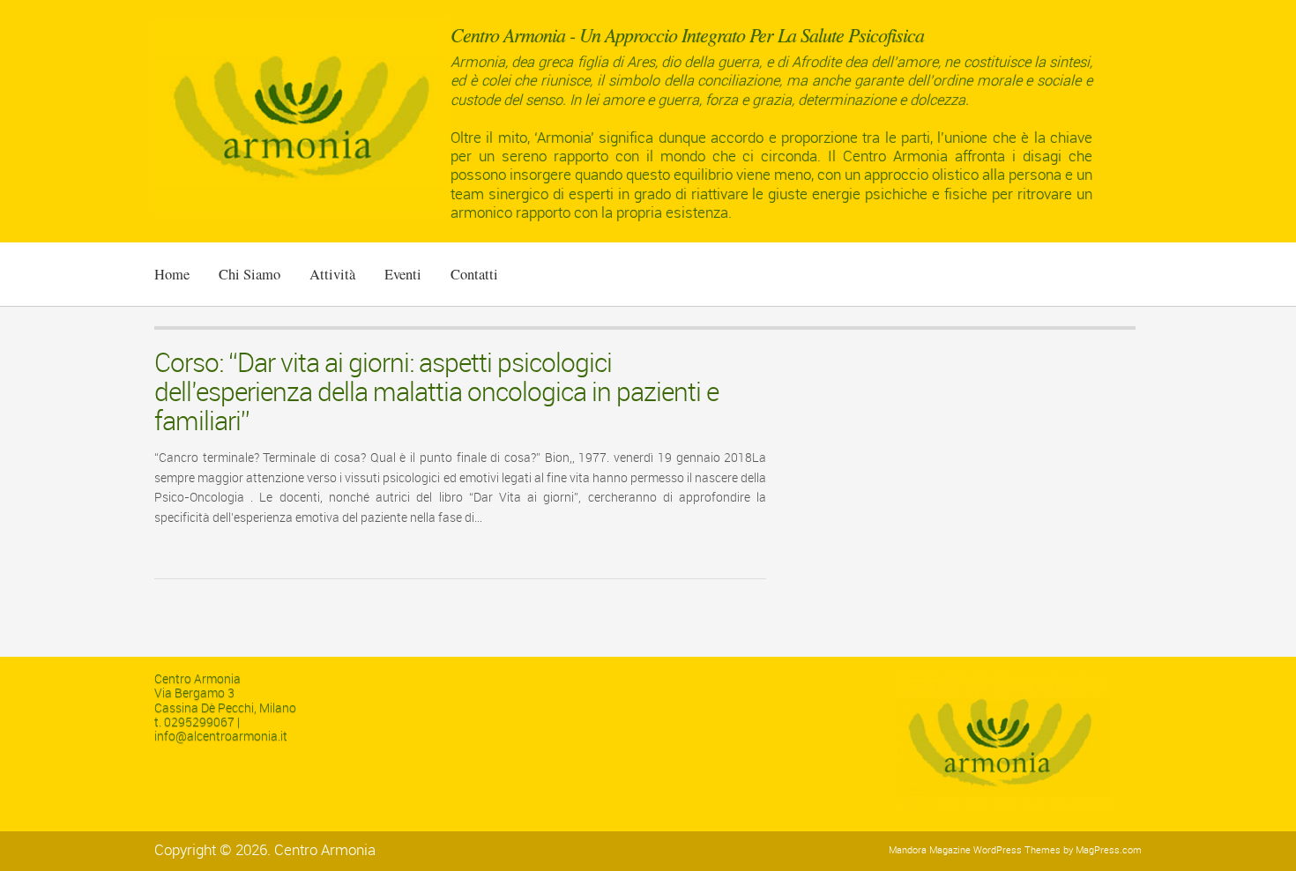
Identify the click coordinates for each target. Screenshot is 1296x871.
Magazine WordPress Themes (995, 850)
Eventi (402, 274)
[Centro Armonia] (302, 209)
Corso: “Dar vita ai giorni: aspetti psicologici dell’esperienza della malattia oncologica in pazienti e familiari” (436, 392)
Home (172, 274)
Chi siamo (249, 274)
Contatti (474, 274)
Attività (332, 274)
